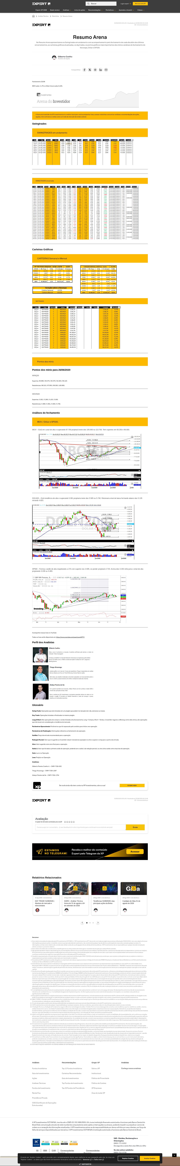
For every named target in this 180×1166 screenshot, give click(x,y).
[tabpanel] (46, 898)
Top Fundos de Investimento (72, 1083)
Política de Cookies (99, 1083)
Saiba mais (98, 1159)
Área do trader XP (98, 1093)
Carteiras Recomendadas (71, 1073)
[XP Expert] (41, 3)
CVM (54, 1150)
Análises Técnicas (39, 1083)
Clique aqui (132, 785)
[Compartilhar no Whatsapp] (95, 70)
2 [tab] (90, 923)
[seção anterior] (82, 922)
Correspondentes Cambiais (66, 1151)
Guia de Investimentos (40, 1073)
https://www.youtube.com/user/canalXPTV (70, 637)
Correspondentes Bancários (92, 1151)
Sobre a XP (96, 1068)
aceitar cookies (149, 1158)
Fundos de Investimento (41, 1088)
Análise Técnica (43, 16)
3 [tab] (93, 923)
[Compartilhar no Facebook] (84, 70)
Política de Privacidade (100, 1078)
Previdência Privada (39, 1098)
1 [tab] (87, 923)
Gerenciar (86, 1159)
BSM (45, 1150)
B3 (37, 1150)
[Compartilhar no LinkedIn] (100, 70)
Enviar (135, 827)
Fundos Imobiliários (39, 1068)
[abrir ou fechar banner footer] (174, 1155)
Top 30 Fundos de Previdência (73, 1088)
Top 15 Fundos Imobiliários (72, 1068)
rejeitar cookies (128, 1158)
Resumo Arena (67, 16)
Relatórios (55, 16)
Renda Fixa (36, 1093)
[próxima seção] (97, 922)
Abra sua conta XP (140, 3)
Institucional (96, 1073)
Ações (34, 1078)
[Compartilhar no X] (90, 70)
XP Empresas (97, 1088)
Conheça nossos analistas (131, 1068)
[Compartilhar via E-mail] (106, 70)
